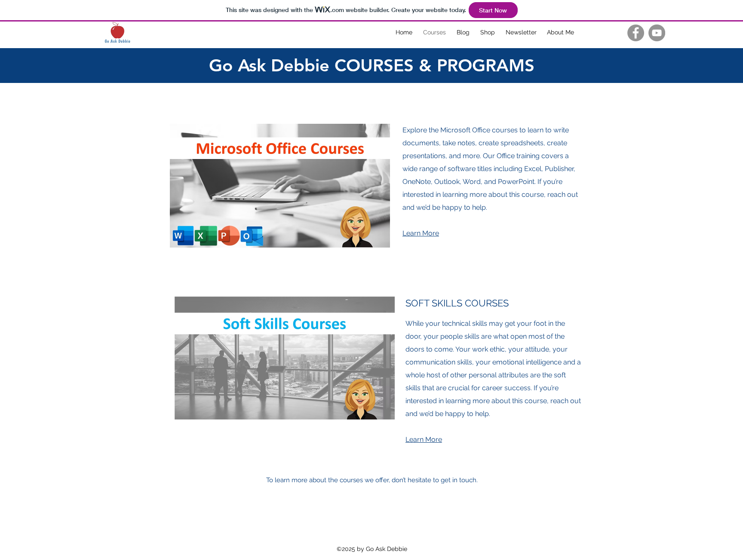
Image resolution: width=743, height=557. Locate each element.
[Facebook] (635, 32)
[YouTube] (656, 32)
